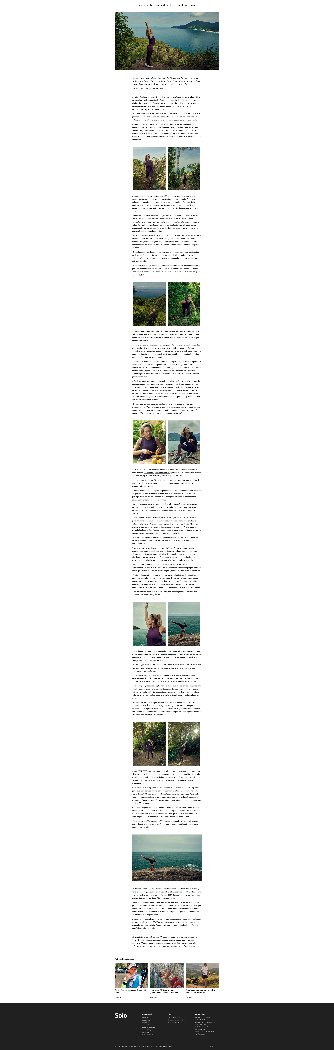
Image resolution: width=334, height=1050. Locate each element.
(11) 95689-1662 (175, 1018)
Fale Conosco (145, 1018)
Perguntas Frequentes (148, 1025)
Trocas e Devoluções (147, 1035)
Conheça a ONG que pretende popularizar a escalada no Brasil (164, 991)
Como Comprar (146, 1020)
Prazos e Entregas (147, 1030)
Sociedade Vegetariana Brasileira (157, 472)
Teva (172, 774)
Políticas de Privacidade (148, 1027)
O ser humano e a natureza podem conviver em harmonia (200, 991)
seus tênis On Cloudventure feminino (159, 925)
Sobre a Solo (145, 1032)
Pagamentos (145, 1023)
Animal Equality (190, 527)
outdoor (179, 940)
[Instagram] (213, 1047)
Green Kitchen (158, 777)
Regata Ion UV (149, 922)
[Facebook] (210, 1047)
